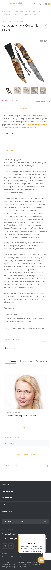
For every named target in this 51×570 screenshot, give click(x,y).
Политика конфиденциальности (14, 556)
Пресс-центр (8, 512)
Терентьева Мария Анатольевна (22, 415)
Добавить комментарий (25, 454)
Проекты (6, 504)
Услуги (5, 485)
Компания (7, 498)
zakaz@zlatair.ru (12, 534)
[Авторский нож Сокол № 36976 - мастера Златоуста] (25, 62)
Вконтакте (4, 546)
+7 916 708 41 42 (12, 529)
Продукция (7, 491)
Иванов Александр (43, 101)
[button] (24, 428)
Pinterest (11, 546)
